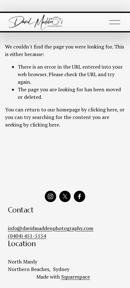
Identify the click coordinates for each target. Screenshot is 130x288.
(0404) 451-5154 (27, 235)
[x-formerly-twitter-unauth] (65, 196)
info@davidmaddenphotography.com (50, 228)
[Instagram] (50, 196)
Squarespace (75, 276)
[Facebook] (79, 196)
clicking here (102, 109)
